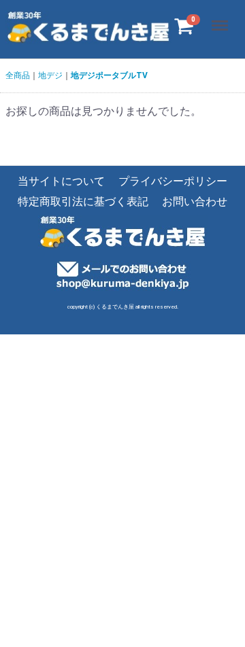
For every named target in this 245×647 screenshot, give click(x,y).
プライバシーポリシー (172, 181)
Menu (221, 18)
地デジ (50, 75)
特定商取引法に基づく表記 (83, 202)
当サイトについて (61, 181)
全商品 (17, 75)
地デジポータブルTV (109, 75)
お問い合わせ (194, 202)
